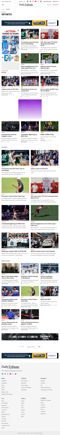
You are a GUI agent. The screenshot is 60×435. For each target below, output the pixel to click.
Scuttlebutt (24, 390)
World (3, 390)
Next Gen (4, 421)
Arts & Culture (5, 407)
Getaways (4, 405)
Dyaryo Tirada (5, 392)
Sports (23, 398)
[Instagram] (33, 1)
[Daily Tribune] (10, 367)
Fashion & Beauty (6, 414)
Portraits (43, 383)
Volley (22, 403)
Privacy (42, 409)
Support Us (55, 1)
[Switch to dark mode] (51, 5)
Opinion (23, 378)
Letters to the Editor (26, 387)
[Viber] (38, 1)
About (42, 402)
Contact (43, 405)
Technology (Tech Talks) (47, 390)
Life (3, 398)
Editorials (23, 383)
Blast (22, 416)
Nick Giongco (24, 141)
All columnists (24, 381)
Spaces (3, 412)
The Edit (4, 416)
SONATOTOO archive (46, 400)
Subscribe (55, 4)
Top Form (4, 419)
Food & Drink (5, 403)
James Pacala (24, 49)
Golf (22, 405)
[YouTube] (35, 1)
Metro (3, 385)
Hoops (22, 401)
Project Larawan (6, 425)
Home (3, 9)
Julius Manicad (5, 283)
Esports (23, 414)
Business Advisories (45, 387)
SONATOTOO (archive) (7, 394)
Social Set (4, 410)
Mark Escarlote (5, 329)
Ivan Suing (43, 140)
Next (39, 346)
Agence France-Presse (26, 73)
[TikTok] (41, 1)
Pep (42, 385)
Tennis (22, 412)
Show (3, 401)
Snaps (3, 427)
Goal (22, 407)
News (3, 378)
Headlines (4, 381)
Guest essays (24, 385)
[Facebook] (28, 1)
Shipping (43, 381)
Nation (3, 387)
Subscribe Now (47, 1)
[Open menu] (3, 5)
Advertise (43, 407)
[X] (30, 1)
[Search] (48, 5)
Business (43, 378)
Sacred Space (5, 423)
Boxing (23, 410)
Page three (4, 383)
